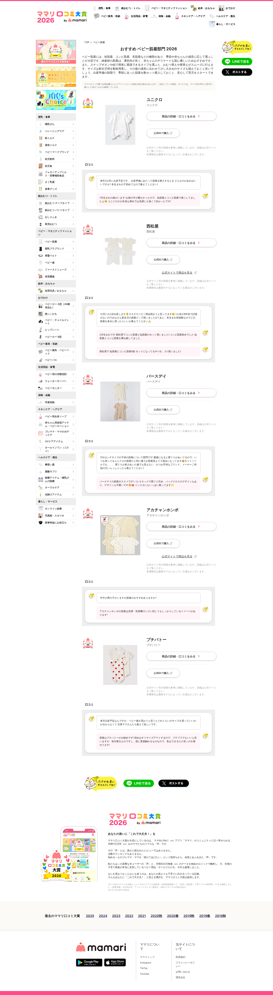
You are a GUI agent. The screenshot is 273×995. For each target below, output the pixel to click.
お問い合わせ (183, 971)
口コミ (89, 164)
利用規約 (180, 956)
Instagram (145, 962)
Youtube (144, 973)
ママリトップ (147, 956)
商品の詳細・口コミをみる (178, 116)
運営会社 (180, 977)
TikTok (144, 968)
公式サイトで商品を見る (177, 272)
